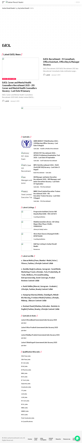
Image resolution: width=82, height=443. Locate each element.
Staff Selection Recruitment (48, 160)
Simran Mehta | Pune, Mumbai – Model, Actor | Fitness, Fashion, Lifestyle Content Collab (39, 261)
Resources (37, 249)
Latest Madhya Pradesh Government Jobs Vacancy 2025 (40, 335)
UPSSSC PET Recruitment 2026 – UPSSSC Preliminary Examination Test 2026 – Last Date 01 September (47, 155)
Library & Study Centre (40, 229)
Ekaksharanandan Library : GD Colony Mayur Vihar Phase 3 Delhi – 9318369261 (46, 224)
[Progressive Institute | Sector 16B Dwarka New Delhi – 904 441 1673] (26, 214)
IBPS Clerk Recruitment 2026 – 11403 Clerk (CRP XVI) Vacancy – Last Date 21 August (47, 167)
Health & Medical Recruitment (49, 148)
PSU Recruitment (45, 187)
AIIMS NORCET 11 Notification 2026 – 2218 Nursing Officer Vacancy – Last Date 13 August (46, 143)
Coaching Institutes (39, 217)
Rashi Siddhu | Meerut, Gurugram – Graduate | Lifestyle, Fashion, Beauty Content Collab (39, 287)
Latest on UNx (28, 256)
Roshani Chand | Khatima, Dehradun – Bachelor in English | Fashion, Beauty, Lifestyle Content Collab (40, 307)
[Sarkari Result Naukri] (14, 2)
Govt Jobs (11, 79)
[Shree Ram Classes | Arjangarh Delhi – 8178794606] (26, 237)
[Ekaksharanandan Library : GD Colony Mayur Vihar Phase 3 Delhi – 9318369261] (26, 225)
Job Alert (23, 323)
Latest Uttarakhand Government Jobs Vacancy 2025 (39, 320)
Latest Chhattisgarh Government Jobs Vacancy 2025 (39, 342)
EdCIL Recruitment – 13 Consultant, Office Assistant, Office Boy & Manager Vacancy (61, 62)
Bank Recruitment (39, 172)
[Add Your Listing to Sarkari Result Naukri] (26, 247)
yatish (7, 101)
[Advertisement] (41, 26)
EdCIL (4, 79)
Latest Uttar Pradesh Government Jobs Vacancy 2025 (39, 327)
